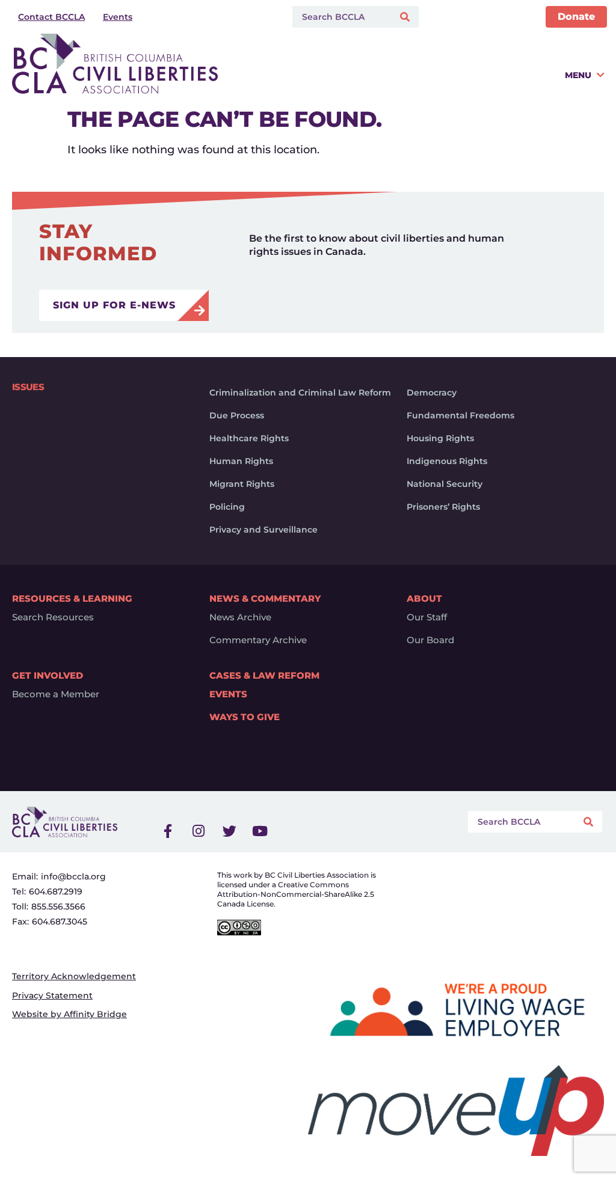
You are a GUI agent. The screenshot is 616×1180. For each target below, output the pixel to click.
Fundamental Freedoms (460, 415)
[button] (414, 80)
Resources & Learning (72, 598)
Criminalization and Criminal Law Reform (300, 392)
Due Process (236, 415)
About (424, 598)
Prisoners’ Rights (443, 506)
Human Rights (241, 461)
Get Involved (47, 675)
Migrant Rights (241, 483)
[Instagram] (198, 831)
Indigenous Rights (447, 461)
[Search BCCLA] (340, 17)
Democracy (432, 392)
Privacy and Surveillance (263, 529)
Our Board (430, 640)
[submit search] (406, 17)
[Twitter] (229, 831)
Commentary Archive (258, 640)
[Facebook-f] (168, 831)
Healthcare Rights (249, 438)
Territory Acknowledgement (74, 976)
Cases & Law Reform (264, 675)
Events (228, 694)
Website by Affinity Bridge (69, 1014)
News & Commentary (265, 598)
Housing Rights (440, 438)
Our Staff (427, 617)
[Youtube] (260, 831)
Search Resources (53, 617)
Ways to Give (244, 717)
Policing (227, 506)
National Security (444, 483)
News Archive (240, 617)
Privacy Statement (52, 995)
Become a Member (55, 694)
